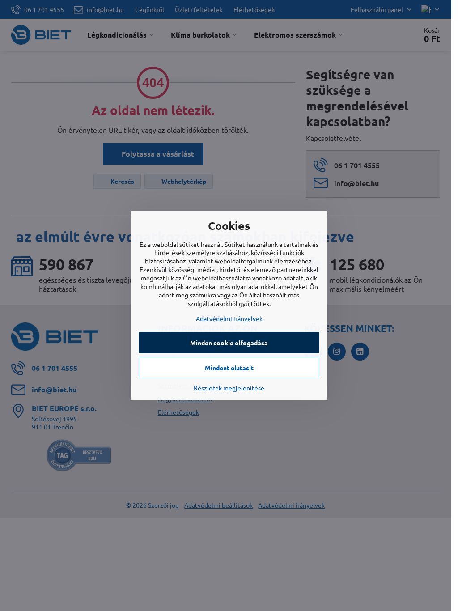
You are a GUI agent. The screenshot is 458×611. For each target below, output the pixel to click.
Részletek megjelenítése (229, 388)
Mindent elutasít (229, 368)
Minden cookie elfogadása (229, 343)
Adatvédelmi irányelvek (229, 318)
